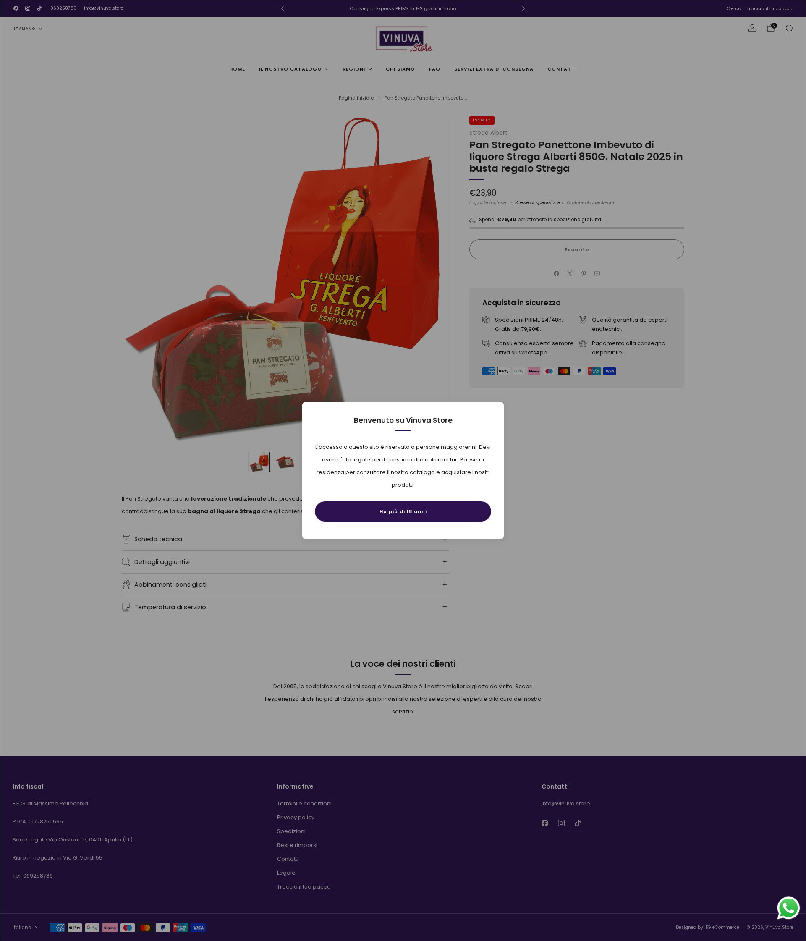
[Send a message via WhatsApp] (788, 908)
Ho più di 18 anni (403, 511)
